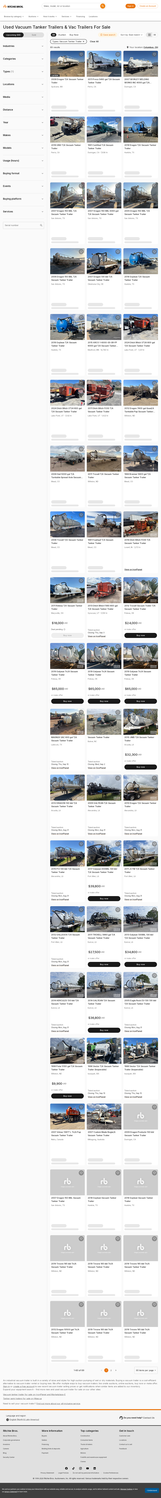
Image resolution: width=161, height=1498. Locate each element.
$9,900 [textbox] (57, 1083)
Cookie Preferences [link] (110, 1473)
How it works (49, 16)
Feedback (123, 1449)
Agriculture (84, 1449)
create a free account (23, 1386)
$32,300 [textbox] (131, 754)
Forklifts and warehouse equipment (93, 1457)
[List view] (155, 35)
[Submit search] (102, 6)
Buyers (44, 1436)
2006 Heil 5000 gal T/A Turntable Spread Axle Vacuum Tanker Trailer (66, 477)
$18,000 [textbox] (58, 623)
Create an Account (148, 6)
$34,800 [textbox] (131, 952)
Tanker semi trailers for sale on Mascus (22, 1398)
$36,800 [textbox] (94, 1018)
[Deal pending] (64, 629)
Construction (85, 1436)
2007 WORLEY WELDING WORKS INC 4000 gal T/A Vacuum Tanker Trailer (137, 82)
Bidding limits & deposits (51, 1449)
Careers (6, 1449)
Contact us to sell (125, 1444)
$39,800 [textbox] (94, 886)
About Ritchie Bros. (10, 1436)
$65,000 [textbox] (58, 689)
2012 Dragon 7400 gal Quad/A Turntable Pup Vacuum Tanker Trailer (139, 411)
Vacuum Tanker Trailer (98, 737)
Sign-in (6, 1386)
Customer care (124, 1436)
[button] (107, 35)
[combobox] (131, 35)
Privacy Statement (47, 1473)
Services (65, 16)
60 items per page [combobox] (145, 1370)
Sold (34, 35)
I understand (152, 1490)
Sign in (131, 6)
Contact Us (149, 1417)
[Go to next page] (116, 1370)
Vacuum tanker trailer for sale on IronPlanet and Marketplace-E (34, 1394)
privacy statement (11, 1492)
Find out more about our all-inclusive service (58, 1403)
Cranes (83, 1462)
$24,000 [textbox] (131, 623)
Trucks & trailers (86, 1444)
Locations (93, 16)
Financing (80, 16)
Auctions (32, 16)
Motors (83, 1453)
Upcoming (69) (13, 35)
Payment (45, 1453)
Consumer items (86, 1440)
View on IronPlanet (133, 569)
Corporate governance (11, 1440)
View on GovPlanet (97, 768)
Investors (6, 1444)
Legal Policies (63, 1473)
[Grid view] (149, 35)
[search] (41, 225)
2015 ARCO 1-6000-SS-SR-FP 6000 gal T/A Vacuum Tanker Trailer (102, 345)
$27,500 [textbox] (94, 952)
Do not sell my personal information (86, 1473)
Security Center (8, 1457)
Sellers (44, 1440)
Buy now (141, 635)
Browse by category (13, 16)
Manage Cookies (126, 1489)
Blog (4, 1453)
